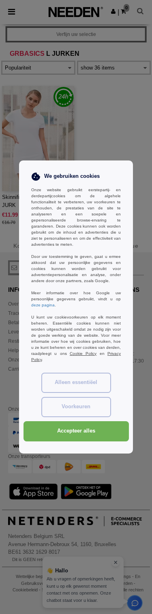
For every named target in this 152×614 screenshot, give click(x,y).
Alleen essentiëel (76, 382)
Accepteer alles (76, 431)
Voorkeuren (76, 406)
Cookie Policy (83, 353)
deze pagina (43, 305)
